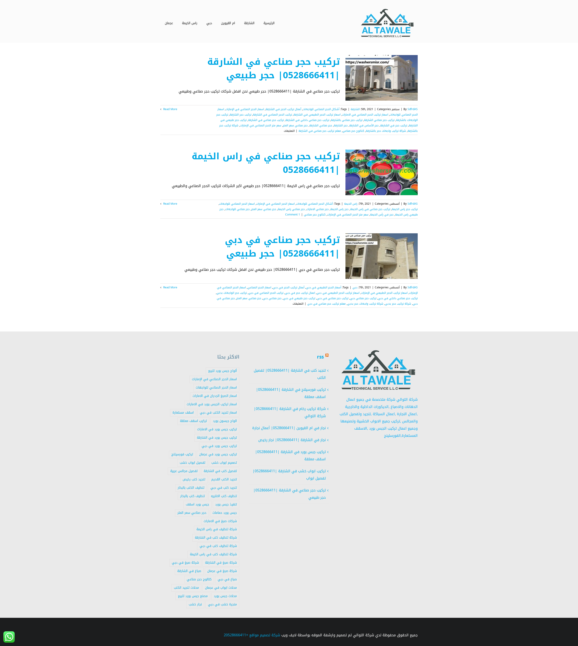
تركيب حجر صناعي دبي (363, 298)
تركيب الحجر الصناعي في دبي (265, 292)
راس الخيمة (350, 203)
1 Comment (292, 214)
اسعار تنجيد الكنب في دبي (218, 413)
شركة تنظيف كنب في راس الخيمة (213, 554)
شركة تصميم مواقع (264, 635)
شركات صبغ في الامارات (220, 521)
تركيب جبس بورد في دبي (219, 446)
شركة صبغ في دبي (185, 563)
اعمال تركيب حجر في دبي (300, 292)
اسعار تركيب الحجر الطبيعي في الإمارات (384, 292)
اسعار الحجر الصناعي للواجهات (237, 203)
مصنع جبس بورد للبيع (193, 596)
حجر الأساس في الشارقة (364, 125)
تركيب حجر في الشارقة (393, 125)
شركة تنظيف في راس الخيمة (216, 529)
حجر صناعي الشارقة (320, 125)
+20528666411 (236, 635)
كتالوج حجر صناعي (353, 130)
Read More (169, 109)
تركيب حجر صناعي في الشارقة (266, 120)
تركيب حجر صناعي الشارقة (379, 120)
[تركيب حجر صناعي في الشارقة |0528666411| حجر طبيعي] (381, 78)
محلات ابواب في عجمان (221, 588)
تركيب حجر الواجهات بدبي (232, 292)
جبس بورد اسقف (197, 504)
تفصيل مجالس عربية (184, 471)
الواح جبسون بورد (225, 421)
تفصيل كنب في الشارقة (220, 471)
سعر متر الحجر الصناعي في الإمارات (260, 125)
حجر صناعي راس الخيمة (291, 209)
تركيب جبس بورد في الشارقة (217, 438)
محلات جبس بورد (225, 596)
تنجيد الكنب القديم (224, 479)
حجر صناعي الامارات (317, 209)
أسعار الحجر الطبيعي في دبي (323, 287)
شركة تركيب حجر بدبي (398, 303)
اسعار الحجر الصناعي (259, 287)
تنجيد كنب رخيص (194, 479)
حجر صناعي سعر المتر (295, 125)
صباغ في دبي (227, 579)
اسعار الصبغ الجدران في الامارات (215, 396)
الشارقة (355, 109)
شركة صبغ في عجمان (222, 571)
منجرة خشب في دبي (222, 604)
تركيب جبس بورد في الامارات (217, 429)
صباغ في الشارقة (189, 571)
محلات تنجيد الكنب (186, 588)
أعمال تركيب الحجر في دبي (288, 287)
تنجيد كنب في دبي (223, 488)
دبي (354, 287)
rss (320, 356)
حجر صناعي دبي (272, 298)
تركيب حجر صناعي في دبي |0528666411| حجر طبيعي (282, 247)
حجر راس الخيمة (339, 209)
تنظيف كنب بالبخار (192, 496)
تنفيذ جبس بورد (226, 504)
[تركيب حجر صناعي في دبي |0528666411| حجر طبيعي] (381, 256)
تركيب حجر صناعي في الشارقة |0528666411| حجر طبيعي (273, 68)
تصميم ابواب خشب (224, 463)
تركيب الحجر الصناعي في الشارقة (272, 114)
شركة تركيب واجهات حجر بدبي (365, 303)
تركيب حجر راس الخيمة (405, 209)
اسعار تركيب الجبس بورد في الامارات (212, 404)
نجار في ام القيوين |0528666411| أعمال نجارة (289, 427)
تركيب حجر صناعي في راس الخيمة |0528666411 (266, 163)
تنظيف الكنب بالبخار (191, 488)
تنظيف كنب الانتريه (224, 496)
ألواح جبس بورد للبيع (222, 371)
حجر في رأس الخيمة (382, 214)
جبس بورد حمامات (224, 513)
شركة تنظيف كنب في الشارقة (216, 538)
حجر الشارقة (341, 125)
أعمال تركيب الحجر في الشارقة (283, 109)
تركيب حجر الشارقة (240, 114)
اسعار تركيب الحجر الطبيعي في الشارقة (317, 114)
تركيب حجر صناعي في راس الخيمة (370, 209)
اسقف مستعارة (183, 413)
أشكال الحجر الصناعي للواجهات (321, 109)
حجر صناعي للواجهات (237, 209)
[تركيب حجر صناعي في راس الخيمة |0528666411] (381, 172)
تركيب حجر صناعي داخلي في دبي (398, 298)
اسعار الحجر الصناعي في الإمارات (245, 109)
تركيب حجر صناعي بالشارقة (346, 120)
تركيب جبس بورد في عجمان (218, 454)
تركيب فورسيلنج (182, 454)
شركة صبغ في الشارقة (221, 563)
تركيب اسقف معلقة (193, 421)
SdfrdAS (413, 109)
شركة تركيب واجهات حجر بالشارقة (386, 130)
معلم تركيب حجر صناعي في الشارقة (319, 130)
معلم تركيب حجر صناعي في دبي (326, 303)
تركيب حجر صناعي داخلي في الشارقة (307, 120)
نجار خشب (195, 604)
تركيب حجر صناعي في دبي (332, 298)
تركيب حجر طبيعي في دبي (299, 298)
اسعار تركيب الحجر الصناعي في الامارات (365, 114)
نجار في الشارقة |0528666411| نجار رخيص (292, 439)
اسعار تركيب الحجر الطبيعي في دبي (338, 292)
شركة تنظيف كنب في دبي (218, 546)
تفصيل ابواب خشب (192, 463)
